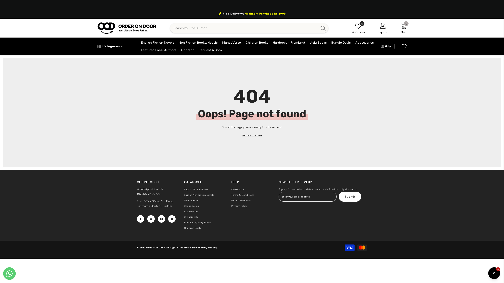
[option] (252, 13)
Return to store (252, 135)
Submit (350, 197)
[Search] (249, 28)
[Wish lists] (404, 46)
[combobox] (244, 28)
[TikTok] (161, 219)
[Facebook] (140, 219)
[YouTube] (172, 219)
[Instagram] (151, 219)
